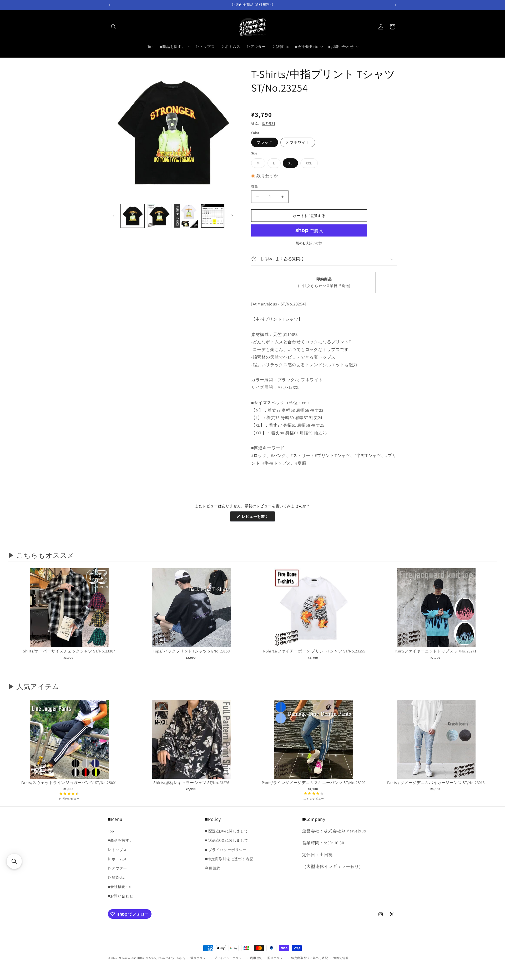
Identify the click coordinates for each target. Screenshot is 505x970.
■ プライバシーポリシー (225, 849)
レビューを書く (257, 518)
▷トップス (117, 849)
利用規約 (212, 868)
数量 (254, 186)
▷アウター (117, 868)
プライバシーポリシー (229, 958)
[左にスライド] (113, 216)
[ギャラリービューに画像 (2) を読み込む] (159, 216)
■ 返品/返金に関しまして (226, 840)
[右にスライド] (232, 216)
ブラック (264, 142)
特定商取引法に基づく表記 (309, 958)
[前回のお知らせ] (109, 5)
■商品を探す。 (120, 840)
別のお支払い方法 (309, 243)
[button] (113, 27)
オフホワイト (298, 142)
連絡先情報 (341, 958)
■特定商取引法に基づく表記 (229, 859)
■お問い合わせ (120, 896)
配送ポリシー (276, 958)
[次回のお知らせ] (395, 5)
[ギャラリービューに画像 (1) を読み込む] (133, 216)
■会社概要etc (119, 886)
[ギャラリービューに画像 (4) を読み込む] (213, 216)
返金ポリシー (199, 958)
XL (290, 163)
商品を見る (69, 613)
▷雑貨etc (116, 877)
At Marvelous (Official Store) (138, 958)
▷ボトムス (117, 859)
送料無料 (268, 123)
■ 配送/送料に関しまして (226, 831)
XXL (311, 164)
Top (111, 831)
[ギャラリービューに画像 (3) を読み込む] (186, 216)
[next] (492, 622)
